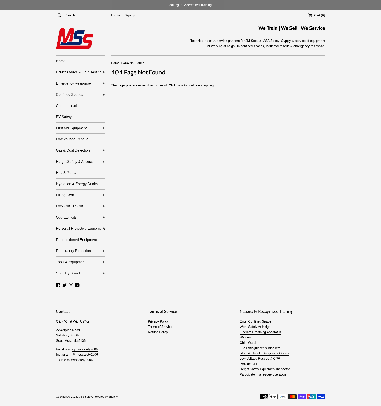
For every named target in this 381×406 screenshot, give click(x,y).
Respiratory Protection (80, 251)
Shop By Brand (80, 273)
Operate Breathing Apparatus (260, 332)
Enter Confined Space (255, 321)
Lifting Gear (80, 195)
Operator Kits (80, 217)
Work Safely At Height (255, 327)
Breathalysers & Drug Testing (80, 72)
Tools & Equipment (80, 262)
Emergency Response (80, 83)
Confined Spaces (80, 94)
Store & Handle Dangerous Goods (264, 353)
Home (60, 61)
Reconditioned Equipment (76, 240)
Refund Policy (158, 332)
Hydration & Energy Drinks (77, 184)
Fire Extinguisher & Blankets (260, 348)
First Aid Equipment (80, 128)
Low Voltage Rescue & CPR (260, 358)
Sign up (130, 15)
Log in (115, 15)
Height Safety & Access (80, 162)
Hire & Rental (66, 173)
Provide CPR (249, 364)
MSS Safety (85, 396)
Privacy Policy (158, 321)
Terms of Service (160, 327)
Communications (69, 106)
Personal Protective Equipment (80, 228)
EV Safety (64, 117)
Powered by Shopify (105, 396)
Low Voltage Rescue (72, 139)
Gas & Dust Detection (80, 150)
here (180, 85)
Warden (245, 337)
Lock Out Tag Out (80, 206)
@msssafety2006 (85, 349)
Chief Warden (249, 342)
